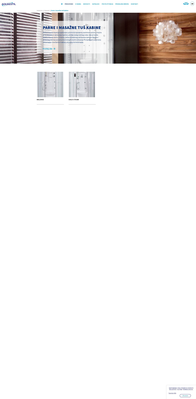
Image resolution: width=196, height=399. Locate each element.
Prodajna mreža (122, 4)
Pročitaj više (47, 49)
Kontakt (134, 4)
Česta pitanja (107, 4)
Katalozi (95, 4)
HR (192, 4)
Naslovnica (40, 10)
